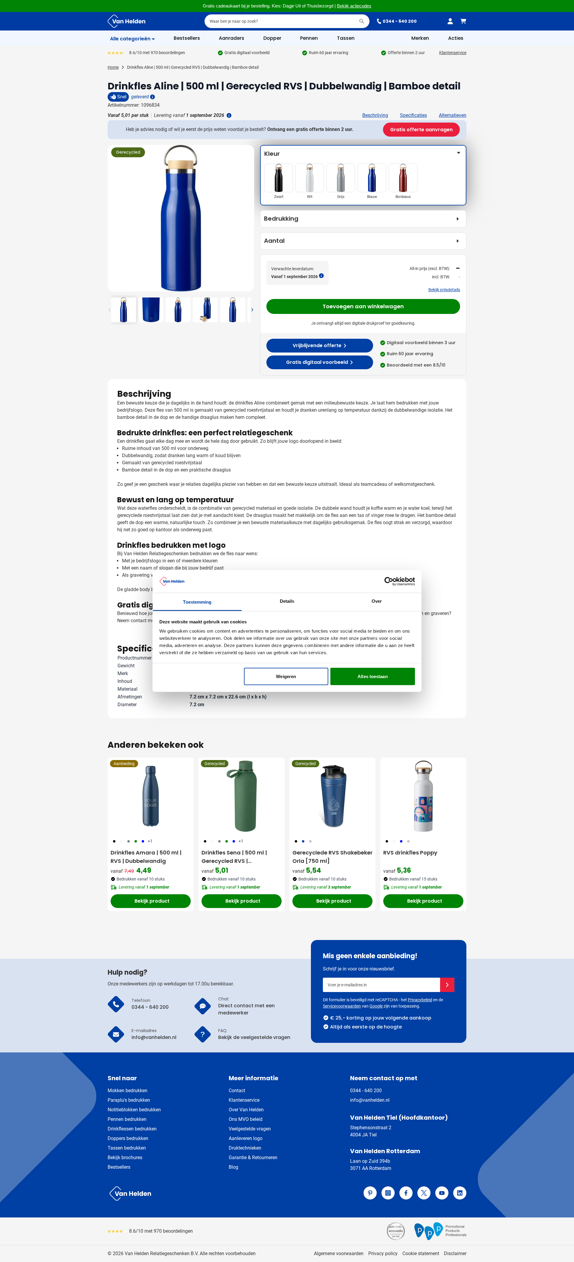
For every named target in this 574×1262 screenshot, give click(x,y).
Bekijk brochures (125, 1157)
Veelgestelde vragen (250, 1129)
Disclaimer (455, 1253)
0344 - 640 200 (400, 21)
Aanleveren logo (245, 1138)
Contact (237, 1090)
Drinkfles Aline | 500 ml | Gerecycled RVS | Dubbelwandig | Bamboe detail (193, 67)
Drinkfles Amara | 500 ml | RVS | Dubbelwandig (146, 857)
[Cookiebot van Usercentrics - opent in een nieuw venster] (389, 581)
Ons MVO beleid (245, 1119)
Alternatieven (452, 115)
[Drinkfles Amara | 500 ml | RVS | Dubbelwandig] (150, 796)
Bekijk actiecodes (354, 6)
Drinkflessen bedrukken (132, 1129)
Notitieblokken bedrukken (134, 1110)
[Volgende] (248, 220)
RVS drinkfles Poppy (410, 852)
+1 (150, 841)
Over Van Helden (246, 1110)
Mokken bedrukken (127, 1090)
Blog (233, 1167)
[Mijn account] (450, 21)
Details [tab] (287, 601)
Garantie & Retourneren (253, 1157)
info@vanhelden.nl (370, 1100)
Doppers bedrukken (128, 1138)
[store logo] (196, 1193)
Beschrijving (375, 115)
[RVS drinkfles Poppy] (423, 796)
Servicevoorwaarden (342, 1006)
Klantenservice (452, 52)
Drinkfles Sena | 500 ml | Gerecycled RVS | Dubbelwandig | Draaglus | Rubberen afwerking (238, 857)
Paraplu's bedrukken (129, 1100)
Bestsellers (119, 1167)
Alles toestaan (372, 676)
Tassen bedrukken (127, 1148)
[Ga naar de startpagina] (126, 21)
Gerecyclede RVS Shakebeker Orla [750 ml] (332, 857)
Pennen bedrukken (127, 1119)
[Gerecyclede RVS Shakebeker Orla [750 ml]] (332, 796)
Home (113, 67)
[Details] (152, 96)
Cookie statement (420, 1253)
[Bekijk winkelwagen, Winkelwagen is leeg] (463, 21)
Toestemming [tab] (197, 602)
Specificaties (413, 115)
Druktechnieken (245, 1148)
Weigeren (286, 676)
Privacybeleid (420, 999)
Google (376, 1006)
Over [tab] (377, 601)
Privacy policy (383, 1253)
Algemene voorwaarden (339, 1253)
